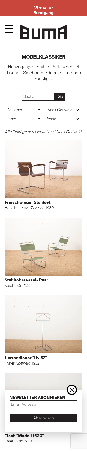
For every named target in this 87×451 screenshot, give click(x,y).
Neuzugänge (20, 67)
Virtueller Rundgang (43, 10)
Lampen (73, 73)
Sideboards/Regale (42, 73)
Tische (12, 73)
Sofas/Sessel (66, 67)
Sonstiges (44, 78)
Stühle (43, 67)
